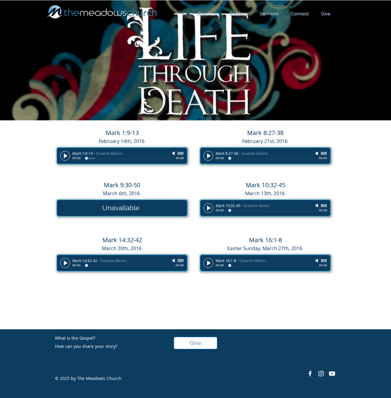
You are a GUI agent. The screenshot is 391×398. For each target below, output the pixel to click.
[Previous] (34, 60)
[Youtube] (332, 373)
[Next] (356, 60)
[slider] (181, 153)
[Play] (65, 156)
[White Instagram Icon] (321, 373)
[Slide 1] (195, 105)
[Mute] (174, 153)
